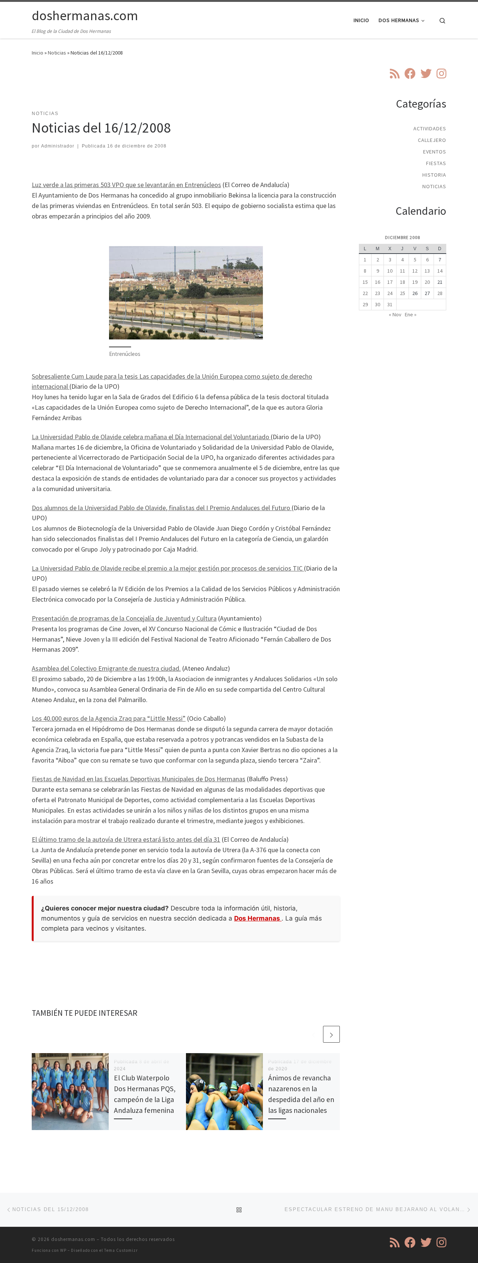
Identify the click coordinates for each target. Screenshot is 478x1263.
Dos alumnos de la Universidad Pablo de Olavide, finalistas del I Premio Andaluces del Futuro (162, 507)
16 (377, 282)
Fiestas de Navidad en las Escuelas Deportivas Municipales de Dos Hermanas (138, 779)
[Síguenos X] (426, 73)
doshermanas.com (73, 1239)
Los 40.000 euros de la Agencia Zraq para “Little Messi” (109, 718)
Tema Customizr (121, 1250)
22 (365, 293)
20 (427, 282)
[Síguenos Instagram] (441, 73)
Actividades (429, 128)
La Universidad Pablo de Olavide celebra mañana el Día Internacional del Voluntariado (151, 436)
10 (389, 270)
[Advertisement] (186, 88)
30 (377, 304)
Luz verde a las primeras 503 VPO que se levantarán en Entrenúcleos (126, 184)
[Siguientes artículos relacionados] (331, 1034)
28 (440, 293)
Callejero (432, 140)
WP (63, 1250)
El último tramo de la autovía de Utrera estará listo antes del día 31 (126, 839)
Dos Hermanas (258, 918)
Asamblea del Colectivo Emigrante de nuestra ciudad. (106, 668)
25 (402, 293)
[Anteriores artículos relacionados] (313, 1034)
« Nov (395, 314)
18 (402, 282)
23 (377, 293)
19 (415, 282)
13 (427, 270)
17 (389, 282)
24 (389, 293)
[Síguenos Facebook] (410, 73)
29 (365, 304)
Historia (434, 174)
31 (389, 304)
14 (440, 270)
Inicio (37, 52)
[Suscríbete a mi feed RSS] (395, 73)
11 (402, 270)
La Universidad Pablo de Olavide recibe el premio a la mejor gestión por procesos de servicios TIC (168, 568)
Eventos (434, 151)
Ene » (410, 314)
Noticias (57, 52)
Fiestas (436, 163)
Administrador (57, 146)
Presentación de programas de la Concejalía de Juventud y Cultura (124, 618)
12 (415, 270)
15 (365, 282)
